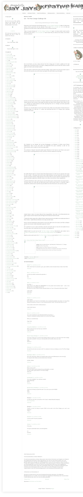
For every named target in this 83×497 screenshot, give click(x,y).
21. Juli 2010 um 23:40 (43, 335)
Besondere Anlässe (10, 68)
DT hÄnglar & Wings (10, 100)
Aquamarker (8, 57)
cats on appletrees (10, 80)
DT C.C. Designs (9, 97)
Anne (28, 313)
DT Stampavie (9, 113)
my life (7, 213)
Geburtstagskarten (10, 142)
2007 (76, 235)
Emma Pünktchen (10, 125)
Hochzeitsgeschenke (10, 168)
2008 (76, 233)
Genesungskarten (10, 145)
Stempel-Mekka (9, 256)
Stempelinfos (9, 259)
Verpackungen (9, 280)
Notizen (7, 216)
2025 (76, 131)
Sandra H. (29, 416)
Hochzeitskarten (9, 170)
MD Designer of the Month (11, 199)
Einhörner (8, 119)
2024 (76, 133)
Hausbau (8, 164)
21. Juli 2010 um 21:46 (41, 326)
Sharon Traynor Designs (32, 335)
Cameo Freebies (9, 78)
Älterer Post (66, 479)
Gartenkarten (9, 140)
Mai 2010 (78, 222)
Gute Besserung (9, 157)
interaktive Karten (10, 174)
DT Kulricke (8, 105)
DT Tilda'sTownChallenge (11, 117)
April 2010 (78, 224)
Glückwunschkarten (10, 151)
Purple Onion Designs (10, 233)
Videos (7, 281)
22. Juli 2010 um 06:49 (36, 347)
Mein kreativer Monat (10, 201)
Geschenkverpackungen (11, 150)
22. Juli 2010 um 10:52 (35, 366)
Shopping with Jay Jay (10, 242)
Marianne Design (9, 196)
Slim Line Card (9, 247)
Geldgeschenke (9, 143)
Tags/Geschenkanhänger (11, 266)
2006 (76, 237)
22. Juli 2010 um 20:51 (43, 387)
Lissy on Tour (9, 190)
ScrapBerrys (8, 239)
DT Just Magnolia (10, 103)
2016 (76, 147)
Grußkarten (8, 156)
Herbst (7, 165)
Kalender (8, 179)
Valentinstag (8, 276)
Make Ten (8, 194)
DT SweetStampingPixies (11, 116)
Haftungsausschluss (51, 13)
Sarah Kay (8, 235)
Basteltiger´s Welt (31, 354)
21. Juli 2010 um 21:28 (34, 313)
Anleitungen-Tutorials (31, 13)
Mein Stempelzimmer (10, 202)
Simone (28, 297)
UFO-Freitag (9, 275)
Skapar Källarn (9, 246)
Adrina (28, 366)
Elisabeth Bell (9, 123)
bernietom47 (30, 377)
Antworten (29, 268)
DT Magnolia (9, 106)
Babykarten (8, 65)
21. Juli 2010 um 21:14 (35, 297)
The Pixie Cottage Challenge (48, 231)
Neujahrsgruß (9, 215)
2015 (76, 149)
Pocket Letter (9, 227)
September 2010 (79, 165)
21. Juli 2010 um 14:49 (34, 272)
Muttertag (8, 212)
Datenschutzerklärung (60, 13)
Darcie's (8, 88)
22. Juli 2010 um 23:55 (36, 397)
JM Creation (8, 177)
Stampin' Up (8, 255)
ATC (7, 60)
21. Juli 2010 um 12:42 (35, 265)
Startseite (24, 13)
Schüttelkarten (9, 238)
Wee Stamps (9, 283)
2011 (76, 156)
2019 (76, 142)
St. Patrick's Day (9, 252)
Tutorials (8, 273)
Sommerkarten (9, 249)
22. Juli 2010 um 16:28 (37, 377)
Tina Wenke (8, 269)
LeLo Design (9, 187)
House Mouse (9, 171)
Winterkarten (9, 290)
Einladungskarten (9, 120)
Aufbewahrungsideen (10, 61)
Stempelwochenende (10, 263)
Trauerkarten (9, 272)
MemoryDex (8, 204)
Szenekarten (9, 264)
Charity (7, 83)
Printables (8, 230)
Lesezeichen (9, 188)
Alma (28, 282)
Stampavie (8, 253)
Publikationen (9, 232)
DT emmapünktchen (10, 99)
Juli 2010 (78, 168)
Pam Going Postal (30, 400)
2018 (76, 144)
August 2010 (78, 167)
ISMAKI (7, 176)
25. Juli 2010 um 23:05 (36, 416)
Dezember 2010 (79, 160)
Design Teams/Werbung (41, 13)
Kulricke (8, 185)
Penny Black (8, 222)
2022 (76, 137)
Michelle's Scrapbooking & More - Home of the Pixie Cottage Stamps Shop (40, 232)
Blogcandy (8, 71)
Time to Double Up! (55, 26)
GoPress (8, 154)
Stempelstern (9, 261)
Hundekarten (9, 173)
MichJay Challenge (10, 207)
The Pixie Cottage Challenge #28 (53, 25)
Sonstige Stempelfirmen (11, 250)
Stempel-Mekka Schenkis (11, 258)
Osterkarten (8, 218)
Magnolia (8, 193)
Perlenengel (8, 224)
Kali (28, 272)
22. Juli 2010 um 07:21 (40, 354)
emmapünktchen (9, 128)
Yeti (7, 292)
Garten (7, 139)
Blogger (52, 488)
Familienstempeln (10, 129)
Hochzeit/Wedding (10, 167)
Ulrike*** (29, 265)
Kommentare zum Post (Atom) (35, 481)
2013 (76, 153)
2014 (76, 151)
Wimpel (7, 289)
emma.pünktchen (9, 126)
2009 (76, 232)
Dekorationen (9, 89)
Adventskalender (9, 55)
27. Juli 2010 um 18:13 (35, 424)
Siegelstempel (9, 244)
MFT (7, 205)
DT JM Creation (9, 102)
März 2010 (78, 226)
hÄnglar (8, 162)
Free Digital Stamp (10, 134)
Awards (7, 63)
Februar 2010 (79, 228)
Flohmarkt (8, 131)
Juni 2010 (78, 220)
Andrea (28, 424)
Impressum (68, 13)
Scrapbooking (9, 241)
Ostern (7, 219)
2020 (76, 140)
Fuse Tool (8, 137)
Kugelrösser (8, 184)
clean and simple (9, 85)
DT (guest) (29, 258)
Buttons (7, 74)
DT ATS (33, 258)
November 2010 (79, 161)
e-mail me (13, 30)
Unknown (29, 347)
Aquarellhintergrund (10, 58)
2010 (76, 158)
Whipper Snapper (10, 287)
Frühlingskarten (9, 136)
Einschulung (8, 122)
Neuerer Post (27, 479)
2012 (76, 154)
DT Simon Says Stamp (11, 111)
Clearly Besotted (9, 86)
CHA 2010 (8, 82)
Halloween (8, 160)
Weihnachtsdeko (9, 286)
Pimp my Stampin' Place (11, 225)
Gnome (7, 153)
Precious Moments (10, 228)
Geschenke (8, 148)
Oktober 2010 (79, 163)
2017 (76, 146)
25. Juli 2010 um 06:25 (36, 406)
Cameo (7, 77)
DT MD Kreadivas (10, 108)
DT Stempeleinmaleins (11, 114)
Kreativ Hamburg (9, 182)
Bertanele (8, 66)
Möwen (7, 210)
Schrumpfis (8, 236)
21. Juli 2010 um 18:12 (34, 282)
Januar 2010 (78, 229)
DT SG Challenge (10, 109)
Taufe (7, 267)
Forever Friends (9, 133)
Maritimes (8, 198)
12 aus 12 (8, 54)
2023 (76, 135)
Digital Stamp (9, 91)
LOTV (7, 191)
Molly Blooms (9, 208)
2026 (76, 130)
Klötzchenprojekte (10, 181)
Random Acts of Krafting (32, 387)
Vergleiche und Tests (10, 278)
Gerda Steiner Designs (11, 147)
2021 (76, 138)
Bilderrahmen (9, 69)
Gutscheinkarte (9, 159)
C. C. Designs (9, 75)
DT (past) (8, 94)
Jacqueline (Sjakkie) (31, 326)
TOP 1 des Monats (10, 270)
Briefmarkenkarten (10, 72)
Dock (25, 103)
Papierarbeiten (9, 221)
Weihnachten (9, 284)
